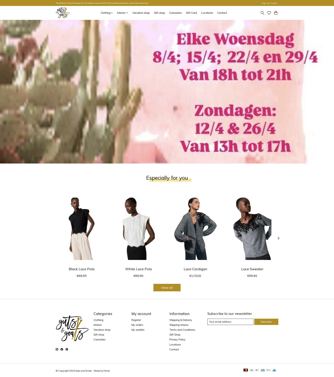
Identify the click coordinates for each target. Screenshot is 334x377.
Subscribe (266, 321)
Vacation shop (141, 12)
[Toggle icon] (262, 13)
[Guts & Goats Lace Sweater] (252, 228)
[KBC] (274, 370)
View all (167, 287)
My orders (137, 325)
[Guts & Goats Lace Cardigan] (195, 228)
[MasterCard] (246, 370)
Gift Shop (174, 334)
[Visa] (251, 370)
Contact (222, 12)
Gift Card (191, 12)
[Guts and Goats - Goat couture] (63, 12)
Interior (98, 325)
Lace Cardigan (195, 269)
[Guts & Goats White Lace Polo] (139, 228)
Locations (207, 12)
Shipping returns (178, 325)
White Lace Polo (138, 269)
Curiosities (175, 12)
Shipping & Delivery (180, 320)
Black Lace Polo (82, 269)
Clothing (98, 320)
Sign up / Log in (269, 3)
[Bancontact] (257, 370)
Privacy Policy (177, 339)
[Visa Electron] (263, 370)
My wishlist (138, 329)
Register (136, 320)
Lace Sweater (252, 269)
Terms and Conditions (182, 329)
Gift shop (159, 12)
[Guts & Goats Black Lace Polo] (82, 228)
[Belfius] (268, 370)
